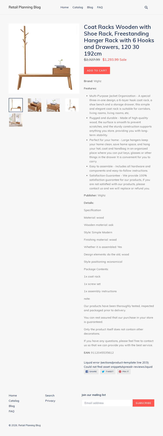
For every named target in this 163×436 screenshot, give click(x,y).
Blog (90, 7)
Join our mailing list (94, 394)
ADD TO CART (97, 70)
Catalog (78, 7)
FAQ (100, 7)
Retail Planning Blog (29, 425)
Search (49, 395)
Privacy (50, 401)
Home (64, 7)
